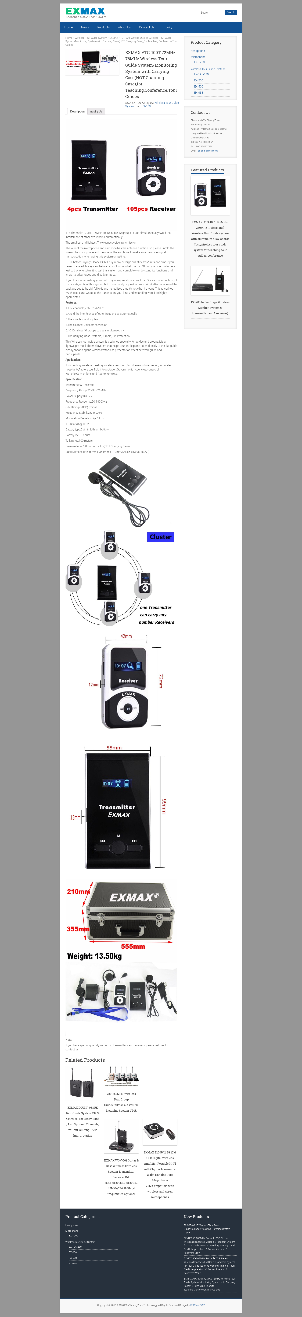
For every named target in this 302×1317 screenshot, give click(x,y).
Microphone (198, 57)
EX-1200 (199, 62)
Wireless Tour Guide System (91, 37)
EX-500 (198, 86)
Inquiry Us (95, 111)
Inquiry (167, 27)
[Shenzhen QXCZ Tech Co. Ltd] (86, 8)
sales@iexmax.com (208, 150)
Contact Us (146, 27)
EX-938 (198, 92)
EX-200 (198, 80)
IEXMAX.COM (197, 1305)
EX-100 (146, 106)
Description (77, 111)
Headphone (198, 50)
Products (103, 27)
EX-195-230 (201, 74)
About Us (124, 27)
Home (68, 27)
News (85, 27)
